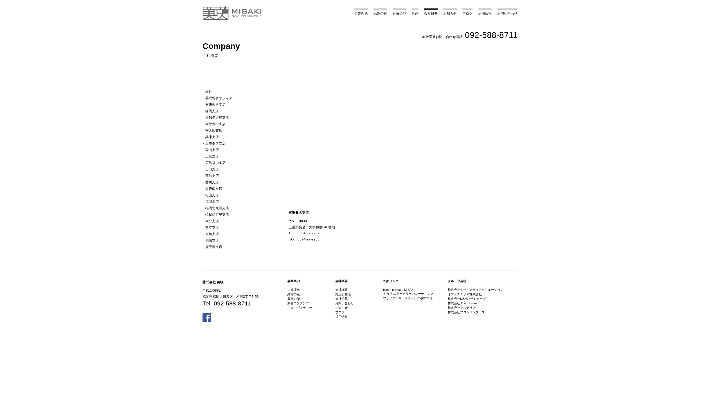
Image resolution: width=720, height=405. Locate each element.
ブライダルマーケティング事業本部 (408, 298)
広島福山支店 (215, 163)
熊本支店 (212, 228)
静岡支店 (212, 111)
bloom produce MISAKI (398, 289)
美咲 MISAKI (232, 13)
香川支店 (212, 182)
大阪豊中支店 (215, 124)
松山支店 (212, 195)
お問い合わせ (507, 13)
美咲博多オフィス (218, 98)
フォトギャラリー (299, 307)
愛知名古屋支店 (217, 118)
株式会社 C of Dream (462, 303)
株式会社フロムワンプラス (466, 312)
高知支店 (212, 176)
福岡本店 (212, 202)
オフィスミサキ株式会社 (465, 294)
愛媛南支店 (213, 189)
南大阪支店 (213, 130)
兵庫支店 (212, 137)
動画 (415, 13)
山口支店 (212, 169)
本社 (208, 92)
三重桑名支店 (215, 143)
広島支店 (212, 156)
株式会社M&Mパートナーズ (467, 298)
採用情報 (485, 13)
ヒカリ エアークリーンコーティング (408, 293)
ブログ (467, 13)
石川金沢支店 (215, 105)
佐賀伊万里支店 (217, 215)
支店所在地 (343, 294)
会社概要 (431, 13)
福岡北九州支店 (217, 208)
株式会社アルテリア (462, 307)
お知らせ (450, 13)
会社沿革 (341, 298)
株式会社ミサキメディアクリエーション (475, 289)
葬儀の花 (399, 13)
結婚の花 (380, 13)
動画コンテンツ (298, 303)
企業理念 (361, 13)
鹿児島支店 (213, 247)
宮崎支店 (212, 234)
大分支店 (212, 221)
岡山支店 (212, 150)
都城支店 (212, 240)
